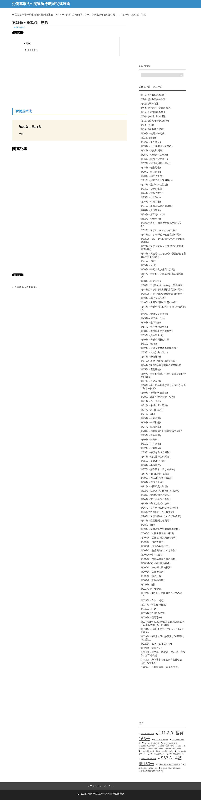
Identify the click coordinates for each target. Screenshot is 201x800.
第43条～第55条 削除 (153, 318)
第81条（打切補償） (151, 444)
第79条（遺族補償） (151, 435)
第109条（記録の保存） (153, 580)
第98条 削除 (148, 525)
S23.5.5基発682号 (147, 751)
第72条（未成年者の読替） (155, 405)
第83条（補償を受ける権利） (156, 452)
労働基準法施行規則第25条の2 (152, 771)
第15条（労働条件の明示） (155, 155)
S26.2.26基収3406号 (176, 754)
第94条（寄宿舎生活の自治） (156, 499)
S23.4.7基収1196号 (156, 748)
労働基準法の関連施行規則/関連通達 (41, 4)
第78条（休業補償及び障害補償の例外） (162, 431)
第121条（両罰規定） (152, 648)
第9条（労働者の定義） (153, 129)
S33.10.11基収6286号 (148, 759)
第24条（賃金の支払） (153, 193)
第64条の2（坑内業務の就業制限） (159, 361)
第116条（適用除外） (152, 617)
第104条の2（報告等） (153, 554)
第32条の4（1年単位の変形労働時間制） (162, 234)
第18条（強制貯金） (151, 167)
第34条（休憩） (149, 261)
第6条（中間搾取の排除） (154, 116)
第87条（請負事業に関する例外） (158, 469)
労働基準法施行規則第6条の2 (169, 764)
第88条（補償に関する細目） (156, 473)
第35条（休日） (149, 265)
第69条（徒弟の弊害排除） (155, 392)
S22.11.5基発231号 (170, 743)
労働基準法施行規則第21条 (171, 768)
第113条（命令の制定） (153, 600)
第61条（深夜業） (150, 344)
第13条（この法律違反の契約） (157, 146)
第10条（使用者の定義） (154, 133)
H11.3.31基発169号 (161, 739)
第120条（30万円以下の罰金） (157, 644)
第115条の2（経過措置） (154, 613)
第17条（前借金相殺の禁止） (156, 163)
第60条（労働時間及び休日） (156, 339)
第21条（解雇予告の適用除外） (157, 180)
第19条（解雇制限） (151, 172)
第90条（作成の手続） (153, 482)
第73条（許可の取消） (153, 409)
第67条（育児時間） (151, 381)
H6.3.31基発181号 (147, 734)
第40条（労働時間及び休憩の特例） (160, 302)
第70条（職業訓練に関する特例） (158, 397)
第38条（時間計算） (151, 281)
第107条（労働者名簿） (153, 571)
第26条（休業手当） (151, 201)
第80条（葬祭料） (150, 439)
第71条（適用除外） (151, 401)
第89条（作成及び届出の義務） (157, 478)
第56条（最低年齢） (151, 322)
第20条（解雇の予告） (153, 176)
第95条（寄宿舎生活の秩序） (156, 503)
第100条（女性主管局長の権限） (158, 533)
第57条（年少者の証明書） (155, 327)
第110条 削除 (148, 584)
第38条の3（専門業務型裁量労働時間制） (163, 289)
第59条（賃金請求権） (153, 335)
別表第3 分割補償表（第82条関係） (160, 667)
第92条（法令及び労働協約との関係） (161, 490)
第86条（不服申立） (151, 465)
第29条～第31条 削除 (153, 214)
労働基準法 (32, 50)
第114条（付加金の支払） (154, 604)
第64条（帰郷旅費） (151, 356)
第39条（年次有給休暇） (154, 298)
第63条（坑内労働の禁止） (155, 352)
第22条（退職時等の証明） (155, 184)
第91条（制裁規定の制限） (155, 486)
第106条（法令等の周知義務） (157, 567)
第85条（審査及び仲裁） (154, 461)
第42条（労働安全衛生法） (155, 314)
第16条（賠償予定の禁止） (155, 159)
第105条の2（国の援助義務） (156, 563)
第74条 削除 (148, 414)
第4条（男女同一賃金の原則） (157, 108)
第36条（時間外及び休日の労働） (158, 269)
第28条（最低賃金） (27, 287)
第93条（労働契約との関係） (156, 495)
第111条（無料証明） (152, 589)
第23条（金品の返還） (153, 189)
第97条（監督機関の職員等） (156, 520)
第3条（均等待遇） (151, 103)
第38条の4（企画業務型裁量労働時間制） (163, 294)
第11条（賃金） (149, 137)
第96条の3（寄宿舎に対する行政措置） (161, 516)
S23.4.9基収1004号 (174, 748)
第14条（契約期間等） (153, 150)
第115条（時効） (149, 609)
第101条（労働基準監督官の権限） (159, 537)
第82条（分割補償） (151, 448)
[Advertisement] (69, 82)
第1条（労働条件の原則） (154, 95)
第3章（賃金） (19, 27)
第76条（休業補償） (151, 422)
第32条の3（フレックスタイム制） (159, 230)
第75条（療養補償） (151, 418)
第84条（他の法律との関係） (156, 456)
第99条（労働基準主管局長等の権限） (161, 529)
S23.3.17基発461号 (167, 746)
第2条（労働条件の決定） (154, 99)
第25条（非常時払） (151, 197)
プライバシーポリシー (101, 786)
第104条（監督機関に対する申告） (159, 550)
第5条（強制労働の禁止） (154, 112)
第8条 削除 (147, 125)
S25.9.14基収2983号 (157, 754)
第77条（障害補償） (151, 427)
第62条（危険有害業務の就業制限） (160, 348)
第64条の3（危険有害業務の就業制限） (161, 365)
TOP (36, 14)
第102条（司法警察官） (153, 542)
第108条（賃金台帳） (152, 576)
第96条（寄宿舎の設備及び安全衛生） (161, 508)
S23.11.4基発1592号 (165, 751)
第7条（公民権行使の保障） (155, 120)
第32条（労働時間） (151, 218)
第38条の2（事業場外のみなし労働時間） (163, 285)
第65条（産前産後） (151, 369)
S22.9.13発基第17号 (152, 743)
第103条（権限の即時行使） (156, 546)
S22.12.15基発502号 (148, 746)
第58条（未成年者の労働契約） (157, 331)
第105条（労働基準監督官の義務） (159, 559)
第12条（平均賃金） (151, 142)
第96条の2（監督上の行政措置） (158, 512)
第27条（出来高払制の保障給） (157, 206)
